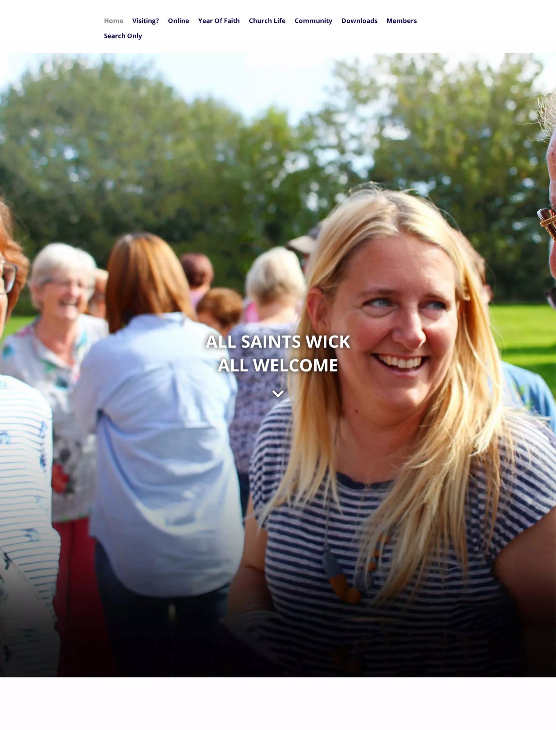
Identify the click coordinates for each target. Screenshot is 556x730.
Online (178, 20)
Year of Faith (219, 20)
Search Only (123, 35)
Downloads (359, 20)
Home (113, 20)
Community (313, 20)
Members (402, 20)
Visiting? (145, 20)
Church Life (267, 20)
